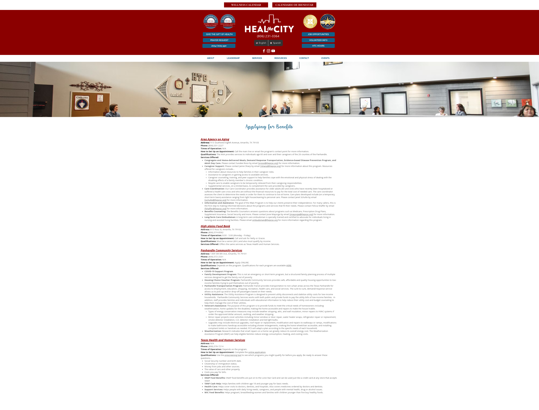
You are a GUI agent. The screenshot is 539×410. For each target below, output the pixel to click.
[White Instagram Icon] (268, 51)
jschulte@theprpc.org (215, 200)
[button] (211, 58)
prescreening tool (233, 355)
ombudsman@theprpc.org (265, 220)
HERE (288, 265)
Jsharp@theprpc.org (270, 166)
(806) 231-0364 (267, 36)
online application (257, 352)
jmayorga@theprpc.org (301, 214)
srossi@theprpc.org (268, 163)
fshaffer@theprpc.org (215, 208)
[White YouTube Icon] (273, 51)
